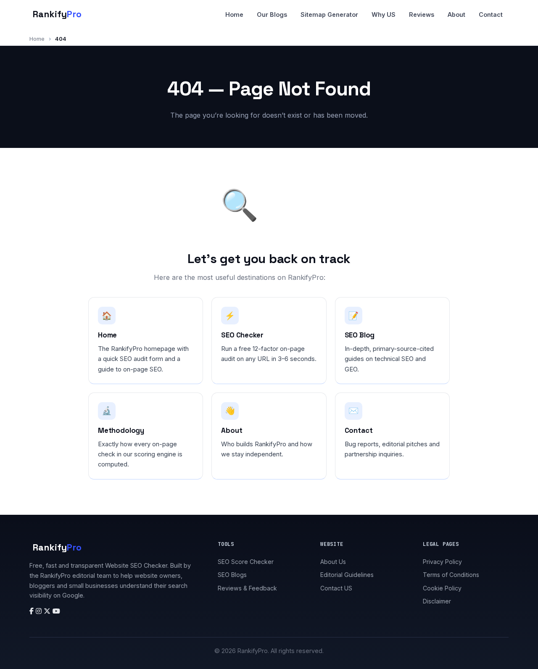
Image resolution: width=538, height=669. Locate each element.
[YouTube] (56, 611)
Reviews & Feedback (247, 588)
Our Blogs (272, 14)
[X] (48, 611)
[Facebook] (32, 611)
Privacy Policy (442, 561)
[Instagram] (40, 611)
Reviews (421, 14)
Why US (384, 14)
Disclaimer (437, 601)
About (456, 14)
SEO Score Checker (246, 561)
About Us (333, 561)
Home (234, 14)
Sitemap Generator (329, 14)
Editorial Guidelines (347, 574)
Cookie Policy (442, 588)
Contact (491, 14)
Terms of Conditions (451, 574)
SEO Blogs (232, 574)
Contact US (336, 588)
